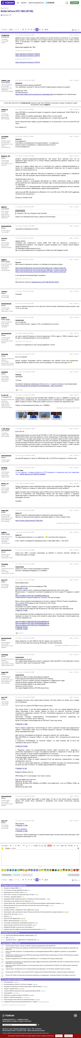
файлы (8, 848)
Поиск (29, 1029)
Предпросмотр (27, 875)
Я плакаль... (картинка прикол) (12, 897)
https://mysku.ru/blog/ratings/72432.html (29, 521)
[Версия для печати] (72, 30)
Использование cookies (9, 1030)
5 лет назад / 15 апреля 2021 (24, 156)
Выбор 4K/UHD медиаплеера (12, 918)
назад (10, 29)
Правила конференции (19, 1029)
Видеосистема (4, 8)
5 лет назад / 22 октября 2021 (24, 395)
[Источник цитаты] (42, 85)
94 (34, 29)
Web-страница (5, 118)
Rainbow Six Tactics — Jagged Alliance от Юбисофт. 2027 (21, 939)
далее (46, 29)
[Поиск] (67, 3)
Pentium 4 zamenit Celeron (11, 988)
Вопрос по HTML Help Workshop (13, 997)
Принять (59, 1036)
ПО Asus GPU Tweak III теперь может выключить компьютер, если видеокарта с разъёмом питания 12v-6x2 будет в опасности (40, 975)
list (57, 845)
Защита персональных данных (36, 1030)
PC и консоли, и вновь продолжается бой (15, 890)
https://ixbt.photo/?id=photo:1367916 (27, 62)
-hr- (75, 845)
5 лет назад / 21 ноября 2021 (24, 467)
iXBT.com (5, 1033)
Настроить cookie (21, 1030)
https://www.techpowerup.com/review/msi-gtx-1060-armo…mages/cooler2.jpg (41, 270)
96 (39, 29)
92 (28, 29)
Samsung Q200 (8, 993)
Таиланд (6, 916)
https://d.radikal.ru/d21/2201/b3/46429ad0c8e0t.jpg (32, 623)
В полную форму (74, 875)
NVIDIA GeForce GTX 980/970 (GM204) (32, 474)
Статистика (38, 1029)
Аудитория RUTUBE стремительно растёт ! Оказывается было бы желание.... (25, 899)
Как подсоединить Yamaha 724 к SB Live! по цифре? (18, 984)
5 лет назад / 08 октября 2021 (25, 354)
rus (77, 845)
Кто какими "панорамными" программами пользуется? (19, 923)
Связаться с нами (7, 1029)
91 (25, 29)
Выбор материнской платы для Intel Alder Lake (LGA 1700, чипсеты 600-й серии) (26, 905)
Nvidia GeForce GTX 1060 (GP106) (17, 11)
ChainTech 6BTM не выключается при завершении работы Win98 (22, 991)
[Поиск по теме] (75, 30)
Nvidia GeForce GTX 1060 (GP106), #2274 (45, 282)
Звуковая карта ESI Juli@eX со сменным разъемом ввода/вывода (22, 929)
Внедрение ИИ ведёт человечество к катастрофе (18, 927)
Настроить (68, 1036)
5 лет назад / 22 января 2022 (24, 697)
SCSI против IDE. (8, 982)
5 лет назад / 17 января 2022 (24, 580)
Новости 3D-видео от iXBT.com (11, 943)
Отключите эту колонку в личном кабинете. (14, 1005)
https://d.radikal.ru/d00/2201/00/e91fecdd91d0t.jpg (32, 621)
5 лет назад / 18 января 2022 (24, 672)
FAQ (33, 1029)
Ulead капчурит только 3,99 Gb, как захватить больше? (19, 999)
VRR (7, 937)
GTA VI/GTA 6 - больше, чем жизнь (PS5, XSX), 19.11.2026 (19, 894)
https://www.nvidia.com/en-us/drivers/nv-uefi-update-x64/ (34, 94)
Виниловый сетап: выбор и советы (14, 892)
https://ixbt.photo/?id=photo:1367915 (27, 54)
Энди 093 (20, 633)
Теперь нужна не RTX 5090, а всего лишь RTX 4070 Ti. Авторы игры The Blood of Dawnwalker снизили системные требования (40, 972)
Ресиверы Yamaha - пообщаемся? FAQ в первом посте (19, 910)
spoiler (36, 845)
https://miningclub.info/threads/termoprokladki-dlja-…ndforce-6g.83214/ (39, 386)
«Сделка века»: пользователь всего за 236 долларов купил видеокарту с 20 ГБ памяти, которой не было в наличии (38, 969)
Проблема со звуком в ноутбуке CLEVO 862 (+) (16, 995)
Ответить (76, 35)
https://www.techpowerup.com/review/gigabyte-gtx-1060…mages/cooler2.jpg (40, 272)
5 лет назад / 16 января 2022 (24, 483)
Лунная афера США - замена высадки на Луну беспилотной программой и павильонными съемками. (32, 903)
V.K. (10, 15)
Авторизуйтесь (6, 875)
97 (42, 29)
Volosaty (20, 390)
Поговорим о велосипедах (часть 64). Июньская (17, 901)
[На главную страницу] (8, 3)
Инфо (71, 35)
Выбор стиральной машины (12, 920)
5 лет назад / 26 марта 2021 (24, 109)
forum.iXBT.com (40, 1033)
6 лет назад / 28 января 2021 (24, 35)
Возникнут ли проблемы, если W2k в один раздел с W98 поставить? (23, 986)
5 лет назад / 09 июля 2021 (24, 333)
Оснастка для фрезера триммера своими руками (19, 935)
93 (31, 29)
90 (23, 29)
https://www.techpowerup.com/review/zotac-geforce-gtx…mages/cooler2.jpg (40, 268)
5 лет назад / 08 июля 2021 (24, 238)
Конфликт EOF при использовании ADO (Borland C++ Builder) (21, 1001)
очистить (13, 848)
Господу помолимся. (9, 907)
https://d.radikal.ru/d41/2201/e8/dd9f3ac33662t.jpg (32, 596)
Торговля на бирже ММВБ (11, 888)
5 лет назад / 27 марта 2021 (24, 136)
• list (54, 845)
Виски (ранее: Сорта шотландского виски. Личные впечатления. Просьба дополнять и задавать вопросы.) (34, 912)
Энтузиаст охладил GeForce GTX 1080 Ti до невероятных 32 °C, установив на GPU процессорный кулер (34, 958)
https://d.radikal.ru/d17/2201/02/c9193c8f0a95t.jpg (32, 625)
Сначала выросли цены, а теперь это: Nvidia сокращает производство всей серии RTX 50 (30, 945)
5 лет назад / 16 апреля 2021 (24, 207)
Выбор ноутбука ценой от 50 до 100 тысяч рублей (18, 925)
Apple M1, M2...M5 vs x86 (10, 914)
